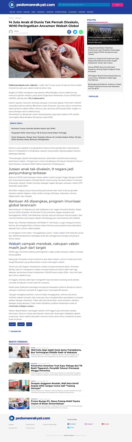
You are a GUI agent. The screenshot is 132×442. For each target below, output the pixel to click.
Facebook (72, 424)
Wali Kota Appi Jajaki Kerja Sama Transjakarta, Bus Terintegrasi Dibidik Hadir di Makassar (56, 351)
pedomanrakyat (69, 435)
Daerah (27, 12)
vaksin (31, 88)
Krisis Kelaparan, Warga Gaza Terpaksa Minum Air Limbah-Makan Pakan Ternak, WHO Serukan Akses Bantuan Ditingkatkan (46, 138)
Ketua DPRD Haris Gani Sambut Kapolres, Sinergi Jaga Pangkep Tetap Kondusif (104, 69)
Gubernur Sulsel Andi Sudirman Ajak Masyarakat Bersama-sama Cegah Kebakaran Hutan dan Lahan (103, 61)
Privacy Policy (30, 428)
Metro (19, 12)
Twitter (71, 427)
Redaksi (90, 12)
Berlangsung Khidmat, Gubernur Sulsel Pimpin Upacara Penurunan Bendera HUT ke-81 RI (104, 86)
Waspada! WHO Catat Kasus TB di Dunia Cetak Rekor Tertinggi (38, 133)
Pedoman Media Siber (50, 424)
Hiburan (81, 12)
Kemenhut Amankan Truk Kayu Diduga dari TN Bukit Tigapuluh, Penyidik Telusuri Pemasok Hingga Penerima (56, 368)
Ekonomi (50, 12)
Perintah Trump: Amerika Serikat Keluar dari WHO (33, 128)
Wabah (15, 244)
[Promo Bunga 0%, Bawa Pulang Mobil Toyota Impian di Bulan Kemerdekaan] (19, 403)
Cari (117, 5)
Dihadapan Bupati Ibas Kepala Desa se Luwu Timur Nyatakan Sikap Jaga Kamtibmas (104, 78)
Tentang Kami (30, 424)
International (61, 12)
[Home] (32, 5)
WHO (73, 95)
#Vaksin (12, 324)
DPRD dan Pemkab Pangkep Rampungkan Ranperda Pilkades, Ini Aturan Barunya (103, 39)
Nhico (16, 31)
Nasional (41, 12)
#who (29, 324)
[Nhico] (11, 32)
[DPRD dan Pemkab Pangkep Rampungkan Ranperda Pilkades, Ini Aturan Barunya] (105, 33)
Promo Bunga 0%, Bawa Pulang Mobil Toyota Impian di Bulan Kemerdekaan (55, 402)
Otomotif (34, 399)
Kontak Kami (13, 428)
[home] (29, 418)
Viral (33, 12)
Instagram (89, 424)
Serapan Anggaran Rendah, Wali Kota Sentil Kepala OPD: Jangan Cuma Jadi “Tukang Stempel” (55, 386)
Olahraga (73, 12)
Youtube (106, 424)
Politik (12, 12)
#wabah (21, 324)
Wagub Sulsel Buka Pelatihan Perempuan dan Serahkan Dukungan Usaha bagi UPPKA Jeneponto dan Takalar (104, 51)
